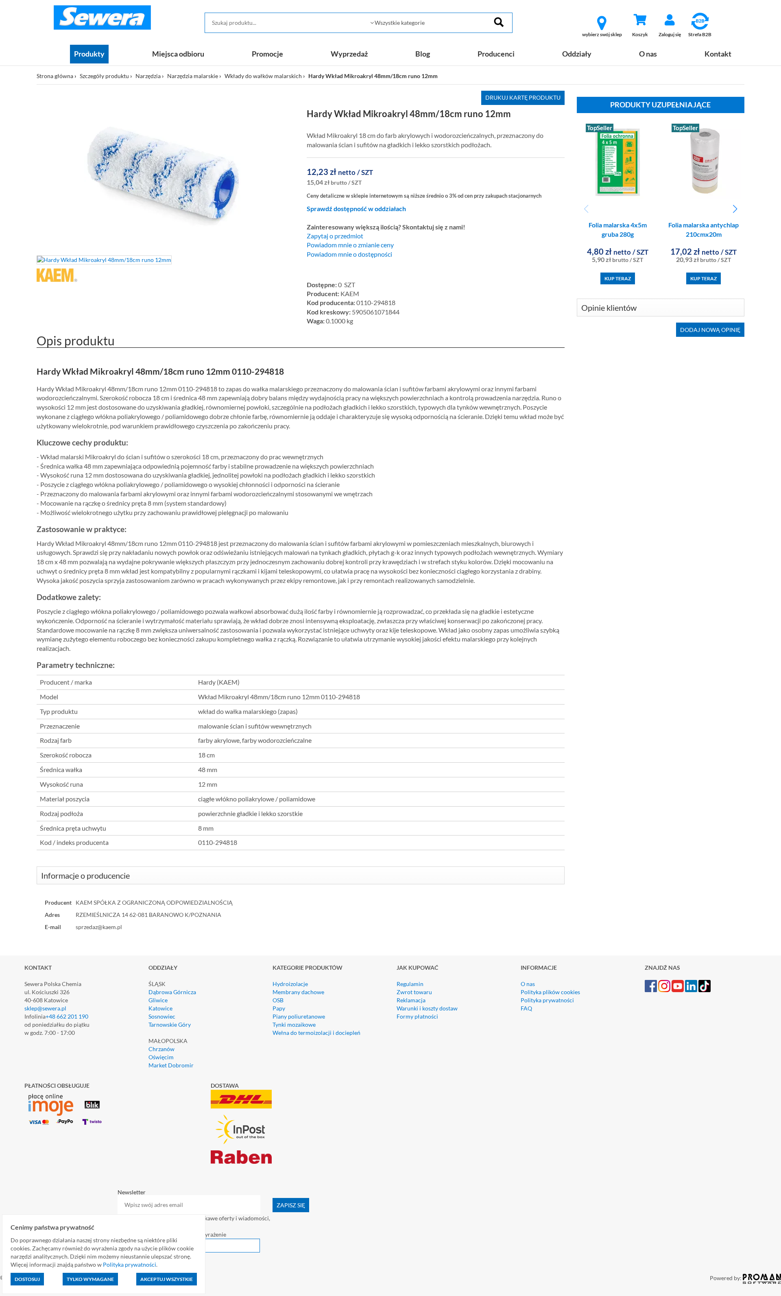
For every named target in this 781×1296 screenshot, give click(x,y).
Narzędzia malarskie (192, 75)
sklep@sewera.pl (45, 1008)
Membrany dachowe (298, 991)
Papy (279, 1008)
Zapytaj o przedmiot (335, 236)
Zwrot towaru (414, 991)
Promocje (267, 53)
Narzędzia (148, 75)
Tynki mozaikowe (294, 1024)
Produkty (89, 53)
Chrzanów (161, 1048)
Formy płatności (417, 1016)
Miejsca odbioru (178, 53)
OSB (278, 1000)
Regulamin (410, 983)
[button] (734, 209)
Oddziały (576, 53)
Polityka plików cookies (550, 991)
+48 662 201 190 (67, 1016)
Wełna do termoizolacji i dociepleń (316, 1032)
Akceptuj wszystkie (166, 1279)
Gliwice (158, 1000)
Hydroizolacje (290, 983)
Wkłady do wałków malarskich (263, 75)
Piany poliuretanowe (299, 1016)
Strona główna (55, 75)
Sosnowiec (161, 1016)
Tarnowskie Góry (169, 1024)
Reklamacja (411, 1000)
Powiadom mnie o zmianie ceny (350, 245)
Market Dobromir (171, 1065)
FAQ (526, 1008)
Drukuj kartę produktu (523, 97)
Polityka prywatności (547, 1000)
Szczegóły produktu (104, 75)
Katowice (160, 1008)
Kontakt (718, 53)
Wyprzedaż (349, 53)
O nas (648, 53)
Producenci (496, 53)
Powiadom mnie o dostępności (349, 254)
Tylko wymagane (90, 1279)
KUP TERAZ (617, 278)
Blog (422, 53)
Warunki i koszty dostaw (427, 1008)
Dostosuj (27, 1279)
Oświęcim (161, 1057)
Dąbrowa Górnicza (172, 991)
